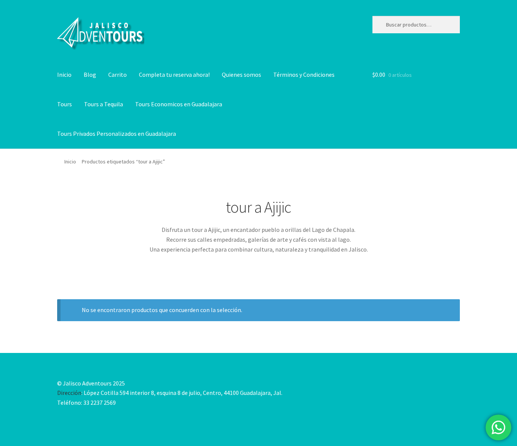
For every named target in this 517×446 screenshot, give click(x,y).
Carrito (117, 74)
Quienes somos (241, 74)
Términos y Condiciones (304, 74)
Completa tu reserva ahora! (174, 74)
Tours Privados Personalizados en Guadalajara (116, 133)
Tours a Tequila (103, 104)
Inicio (64, 74)
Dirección (69, 392)
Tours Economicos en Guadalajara (178, 104)
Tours (64, 104)
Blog (90, 74)
